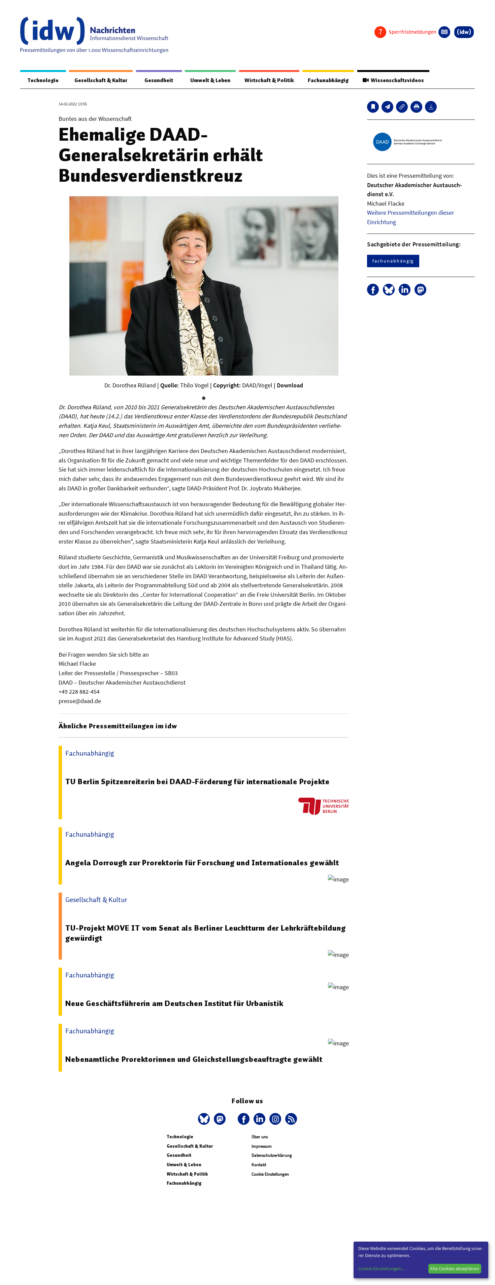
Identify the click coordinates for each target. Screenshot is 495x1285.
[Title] (402, 107)
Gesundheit (158, 80)
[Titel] (373, 107)
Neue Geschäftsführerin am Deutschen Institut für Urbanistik (174, 1003)
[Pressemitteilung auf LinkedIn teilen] (404, 290)
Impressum (262, 1146)
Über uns (260, 1137)
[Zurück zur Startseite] (94, 35)
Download (290, 385)
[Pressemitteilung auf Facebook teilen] (373, 290)
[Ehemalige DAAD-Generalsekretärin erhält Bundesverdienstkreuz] (387, 107)
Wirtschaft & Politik (269, 80)
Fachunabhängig (328, 80)
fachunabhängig (393, 261)
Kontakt (259, 1165)
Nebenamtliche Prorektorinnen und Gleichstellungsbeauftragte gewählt (194, 1059)
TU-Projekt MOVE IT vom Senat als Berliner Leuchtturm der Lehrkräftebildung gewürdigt (205, 933)
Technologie (43, 80)
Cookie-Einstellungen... (381, 1268)
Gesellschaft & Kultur (100, 80)
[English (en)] (444, 32)
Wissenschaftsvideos (396, 80)
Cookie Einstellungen (270, 1174)
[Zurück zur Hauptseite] (464, 32)
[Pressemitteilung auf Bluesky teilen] (389, 290)
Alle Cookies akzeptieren (454, 1268)
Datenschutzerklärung (272, 1155)
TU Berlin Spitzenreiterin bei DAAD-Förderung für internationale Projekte (197, 781)
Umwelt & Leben (210, 80)
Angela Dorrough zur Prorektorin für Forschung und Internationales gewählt (202, 862)
